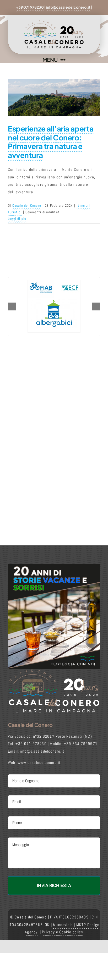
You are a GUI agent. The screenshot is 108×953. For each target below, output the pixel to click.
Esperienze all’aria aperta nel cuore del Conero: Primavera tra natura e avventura (50, 142)
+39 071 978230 (30, 7)
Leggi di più (17, 218)
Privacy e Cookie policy (62, 931)
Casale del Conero (26, 205)
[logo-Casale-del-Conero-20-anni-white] (54, 670)
